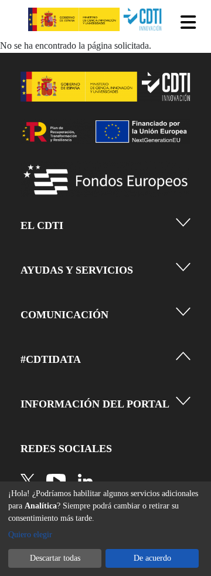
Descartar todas (55, 558)
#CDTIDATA (51, 359)
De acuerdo (152, 558)
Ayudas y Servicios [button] (77, 270)
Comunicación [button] (64, 315)
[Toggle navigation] (188, 22)
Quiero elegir (30, 534)
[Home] (96, 19)
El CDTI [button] (42, 225)
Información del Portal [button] (95, 404)
